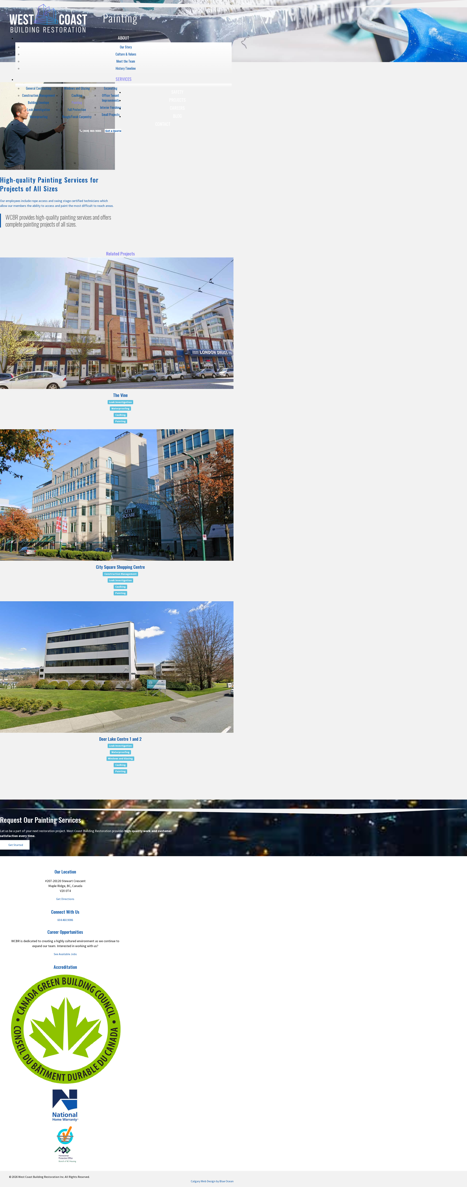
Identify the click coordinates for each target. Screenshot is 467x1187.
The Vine (120, 395)
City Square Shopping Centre (120, 566)
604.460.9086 (65, 920)
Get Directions (65, 899)
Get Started (15, 845)
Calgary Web (198, 1181)
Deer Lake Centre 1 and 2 (120, 738)
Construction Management (120, 574)
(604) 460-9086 (91, 131)
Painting (120, 421)
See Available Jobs (65, 954)
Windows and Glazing (120, 758)
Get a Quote (113, 131)
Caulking (120, 414)
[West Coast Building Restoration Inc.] (48, 32)
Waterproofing (120, 408)
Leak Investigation (120, 402)
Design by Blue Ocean (220, 1181)
